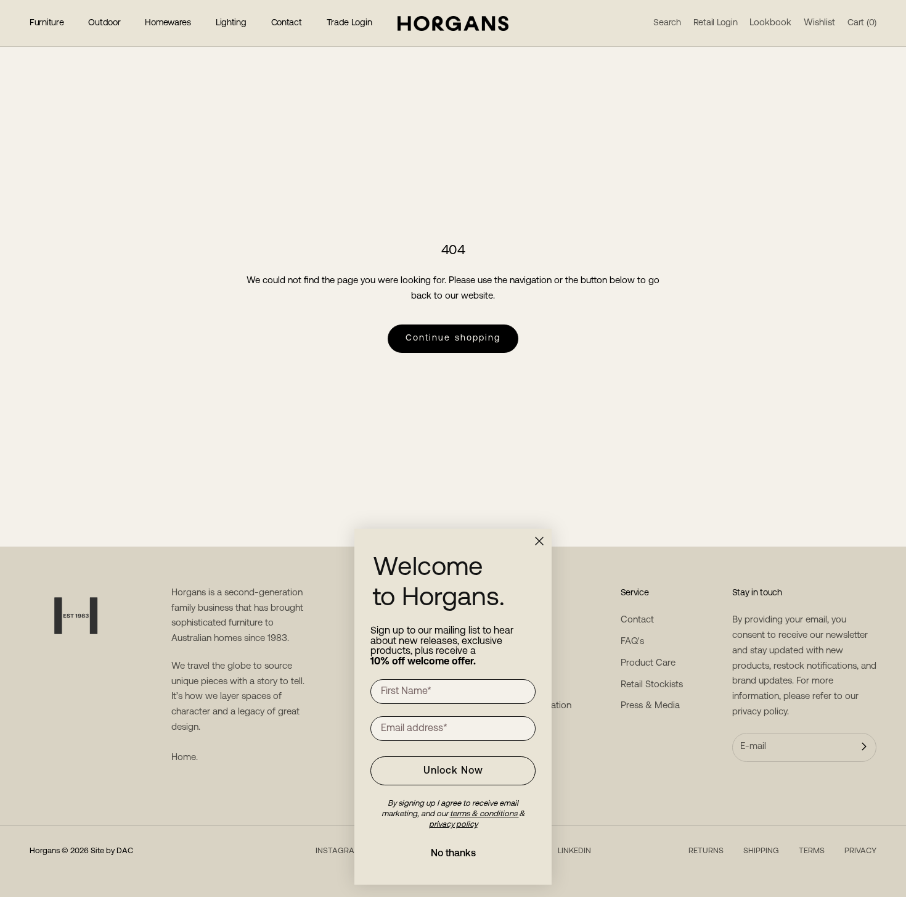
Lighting (231, 23)
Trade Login (349, 23)
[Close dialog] (539, 541)
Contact (286, 23)
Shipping (761, 851)
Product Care (648, 663)
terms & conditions (484, 814)
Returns (706, 851)
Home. (184, 758)
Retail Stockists (652, 685)
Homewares (167, 23)
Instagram (338, 851)
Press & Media (650, 706)
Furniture (46, 23)
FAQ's (632, 642)
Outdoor (104, 23)
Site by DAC (112, 851)
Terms (812, 851)
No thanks (453, 854)
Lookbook (770, 23)
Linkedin (574, 851)
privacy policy (759, 712)
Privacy (860, 851)
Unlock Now (453, 771)
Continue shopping (453, 338)
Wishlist (819, 23)
